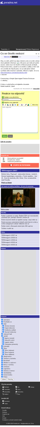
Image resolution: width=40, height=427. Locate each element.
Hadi (5, 324)
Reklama (4, 412)
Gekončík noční (9, 340)
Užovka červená (10, 326)
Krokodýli (6, 346)
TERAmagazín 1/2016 (8, 240)
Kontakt (4, 418)
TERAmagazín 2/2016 (8, 237)
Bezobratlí (7, 360)
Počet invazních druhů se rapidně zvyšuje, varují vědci (18, 220)
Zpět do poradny (6, 142)
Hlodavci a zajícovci (10, 362)
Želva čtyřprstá (9, 352)
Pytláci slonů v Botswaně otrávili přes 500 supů (16, 226)
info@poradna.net (25, 423)
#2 (38, 56)
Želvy (5, 348)
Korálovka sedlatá (10, 330)
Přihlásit (28, 49)
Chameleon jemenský (11, 344)
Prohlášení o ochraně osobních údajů (12, 420)
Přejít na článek (6, 182)
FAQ (3, 416)
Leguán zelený (9, 342)
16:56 (19, 56)
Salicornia (7, 56)
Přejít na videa (5, 209)
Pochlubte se (8, 322)
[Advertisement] (20, 27)
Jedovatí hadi (8, 334)
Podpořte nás (5, 155)
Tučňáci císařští (6, 228)
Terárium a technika (10, 358)
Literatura (6, 366)
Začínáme (7, 320)
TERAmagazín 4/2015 (8, 245)
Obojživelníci (8, 356)
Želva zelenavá (9, 350)
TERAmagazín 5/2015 (8, 242)
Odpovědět (36, 88)
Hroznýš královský (10, 332)
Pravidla (4, 410)
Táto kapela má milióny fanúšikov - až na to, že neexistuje (17, 186)
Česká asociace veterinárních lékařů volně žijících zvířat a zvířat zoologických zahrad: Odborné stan (19, 223)
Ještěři (6, 336)
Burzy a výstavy (9, 364)
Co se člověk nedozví (12, 53)
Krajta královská (10, 328)
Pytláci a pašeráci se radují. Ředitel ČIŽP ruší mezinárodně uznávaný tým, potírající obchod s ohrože (19, 216)
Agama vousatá (9, 338)
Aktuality (3, 212)
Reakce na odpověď (13, 93)
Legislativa (7, 369)
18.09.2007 (15, 56)
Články (3, 232)
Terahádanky (7, 373)
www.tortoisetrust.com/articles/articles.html (14, 72)
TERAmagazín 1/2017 (9, 170)
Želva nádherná (9, 354)
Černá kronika (8, 375)
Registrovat (35, 49)
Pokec (5, 377)
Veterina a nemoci (9, 371)
